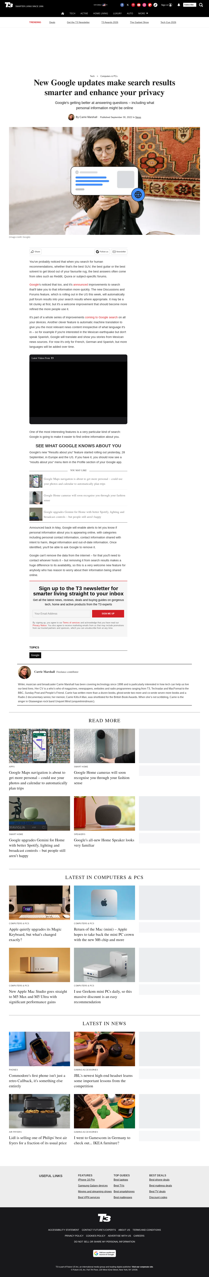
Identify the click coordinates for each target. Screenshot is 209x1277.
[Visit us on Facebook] (122, 5)
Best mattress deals (160, 1185)
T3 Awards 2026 (109, 22)
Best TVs (119, 1185)
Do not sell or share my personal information (104, 1241)
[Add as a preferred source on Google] (104, 1253)
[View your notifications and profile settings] (179, 5)
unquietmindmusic (82, 701)
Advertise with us (119, 1235)
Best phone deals (159, 1179)
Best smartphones (124, 1191)
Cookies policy (95, 1235)
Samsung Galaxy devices (93, 1185)
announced (80, 284)
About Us (124, 1230)
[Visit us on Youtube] (139, 5)
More (141, 13)
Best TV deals (157, 1191)
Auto (130, 13)
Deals (52, 22)
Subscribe (189, 5)
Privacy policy (74, 1235)
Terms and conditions (147, 1230)
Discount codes (158, 1197)
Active (84, 13)
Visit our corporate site (142, 1267)
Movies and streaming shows (95, 1191)
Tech (72, 13)
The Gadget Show (139, 22)
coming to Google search (101, 317)
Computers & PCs (109, 76)
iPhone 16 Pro (86, 1179)
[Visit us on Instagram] (144, 5)
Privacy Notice (40, 625)
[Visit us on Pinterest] (133, 5)
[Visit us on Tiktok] (155, 5)
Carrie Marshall (88, 117)
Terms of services (71, 622)
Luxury (117, 13)
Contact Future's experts (99, 1230)
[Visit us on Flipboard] (150, 5)
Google (34, 284)
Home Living (100, 13)
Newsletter (121, 252)
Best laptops (121, 1179)
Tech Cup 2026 (168, 22)
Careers (139, 1235)
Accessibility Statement (63, 1230)
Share (37, 252)
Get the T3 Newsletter (78, 22)
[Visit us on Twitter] (128, 5)
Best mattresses (123, 1197)
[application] (78, 389)
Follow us (104, 252)
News (138, 117)
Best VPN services (89, 1197)
